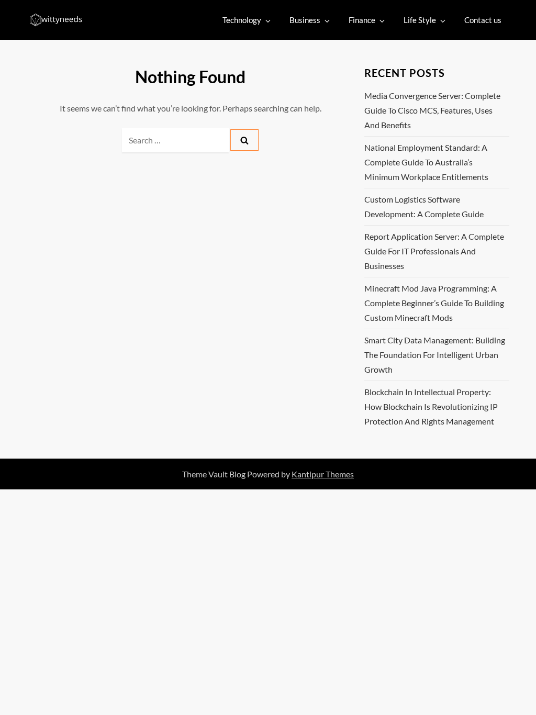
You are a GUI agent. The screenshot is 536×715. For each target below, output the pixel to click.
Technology (241, 20)
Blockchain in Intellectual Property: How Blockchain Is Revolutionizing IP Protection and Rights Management (431, 406)
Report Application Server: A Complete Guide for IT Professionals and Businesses (434, 251)
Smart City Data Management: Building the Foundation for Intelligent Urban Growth (434, 354)
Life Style (420, 20)
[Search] (244, 140)
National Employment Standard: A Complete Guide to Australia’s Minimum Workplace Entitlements (426, 162)
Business (304, 20)
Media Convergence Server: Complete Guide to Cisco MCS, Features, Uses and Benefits (432, 110)
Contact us (482, 20)
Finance (362, 20)
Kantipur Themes (323, 474)
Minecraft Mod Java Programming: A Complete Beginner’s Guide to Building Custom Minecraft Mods (434, 302)
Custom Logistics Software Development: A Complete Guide (424, 206)
